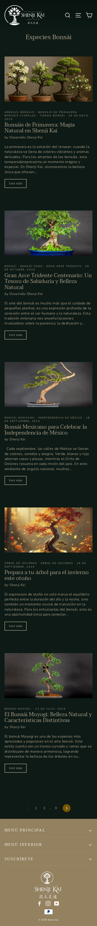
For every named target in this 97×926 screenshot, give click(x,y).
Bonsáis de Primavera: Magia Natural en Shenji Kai (40, 127)
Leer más (15, 183)
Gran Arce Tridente (64, 266)
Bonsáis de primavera (58, 112)
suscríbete (19, 859)
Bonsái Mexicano (20, 417)
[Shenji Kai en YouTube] (56, 903)
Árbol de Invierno (21, 563)
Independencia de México (61, 417)
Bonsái (11, 266)
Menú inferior (24, 845)
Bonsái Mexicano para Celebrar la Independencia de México (46, 429)
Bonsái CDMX (32, 266)
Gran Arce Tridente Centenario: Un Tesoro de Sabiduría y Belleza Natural (48, 281)
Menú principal (25, 830)
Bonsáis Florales (21, 115)
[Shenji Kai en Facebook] (39, 903)
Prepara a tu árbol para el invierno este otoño (47, 575)
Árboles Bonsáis (20, 112)
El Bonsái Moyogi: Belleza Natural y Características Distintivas (48, 717)
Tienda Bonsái (53, 115)
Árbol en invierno (57, 563)
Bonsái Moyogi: (19, 709)
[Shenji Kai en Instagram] (48, 903)
